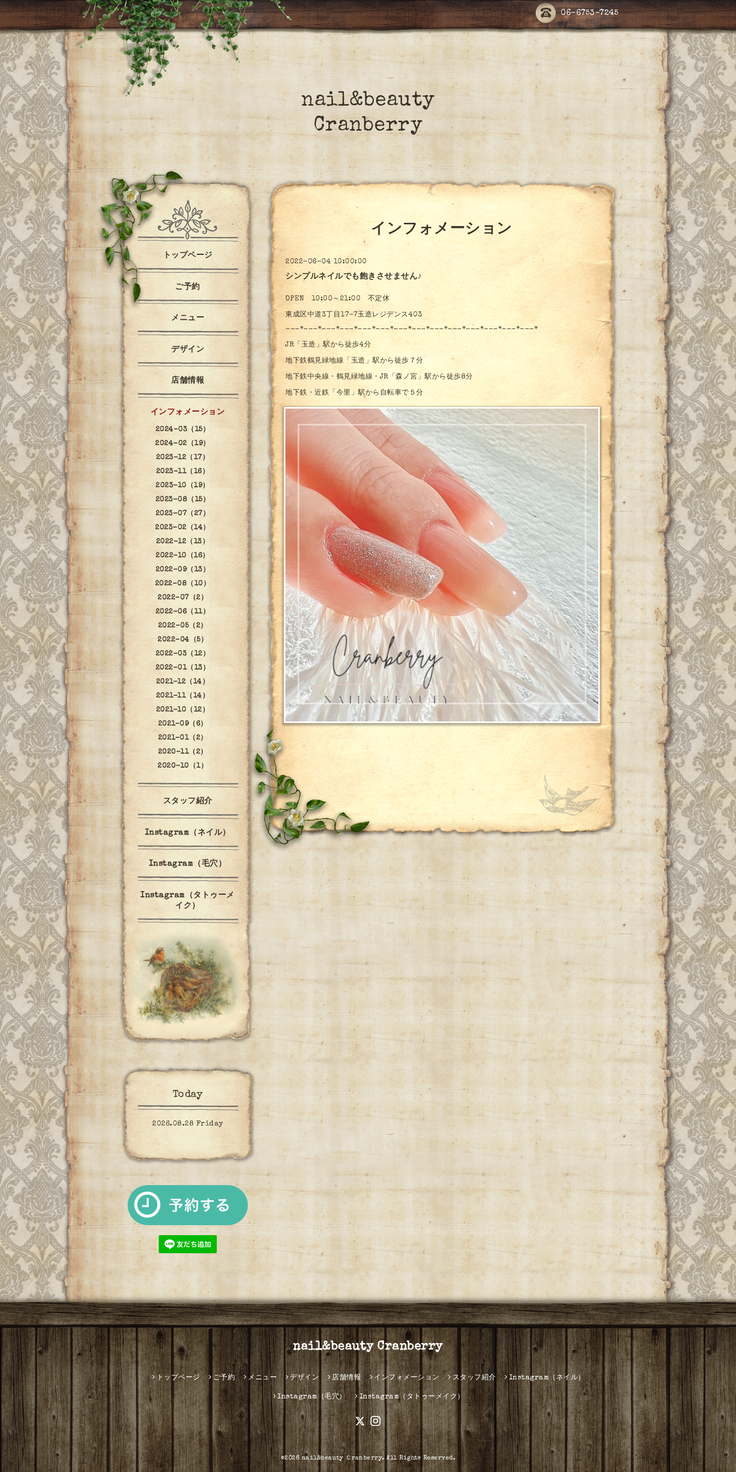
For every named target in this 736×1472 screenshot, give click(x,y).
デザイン (187, 350)
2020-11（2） (183, 752)
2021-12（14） (183, 681)
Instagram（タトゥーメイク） (188, 901)
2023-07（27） (183, 513)
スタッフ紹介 (188, 802)
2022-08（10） (183, 583)
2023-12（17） (183, 457)
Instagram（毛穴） (188, 864)
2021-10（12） (183, 709)
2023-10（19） (183, 485)
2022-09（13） (183, 569)
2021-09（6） (183, 723)
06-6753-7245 (589, 14)
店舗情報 (187, 381)
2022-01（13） (183, 667)
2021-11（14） (183, 695)
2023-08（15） (183, 499)
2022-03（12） (183, 653)
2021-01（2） (183, 738)
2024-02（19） (182, 443)
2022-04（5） (183, 639)
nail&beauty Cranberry (368, 1347)
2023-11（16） (183, 471)
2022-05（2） (183, 625)
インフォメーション (188, 413)
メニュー (187, 318)
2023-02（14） (182, 527)
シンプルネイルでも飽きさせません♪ (353, 277)
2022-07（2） (183, 597)
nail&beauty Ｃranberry (342, 1458)
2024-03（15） (183, 429)
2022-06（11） (183, 611)
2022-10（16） (183, 555)
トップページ (188, 256)
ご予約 (187, 287)
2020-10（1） (183, 766)
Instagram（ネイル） (188, 833)
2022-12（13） (183, 541)
